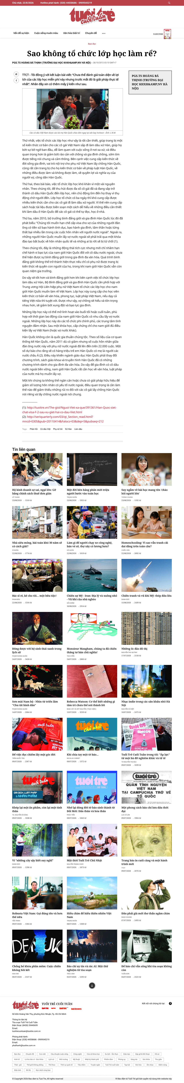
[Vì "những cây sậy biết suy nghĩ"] (37, 840)
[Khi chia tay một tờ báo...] (92, 734)
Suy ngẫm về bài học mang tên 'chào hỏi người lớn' (144, 491)
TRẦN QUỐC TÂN (18, 758)
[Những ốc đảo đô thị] (146, 628)
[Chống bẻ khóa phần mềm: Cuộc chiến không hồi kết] (37, 946)
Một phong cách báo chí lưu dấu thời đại (144, 809)
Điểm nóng (163, 1065)
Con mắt (42, 1054)
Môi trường (63, 1059)
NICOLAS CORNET (73, 758)
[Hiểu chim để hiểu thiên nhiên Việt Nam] (92, 893)
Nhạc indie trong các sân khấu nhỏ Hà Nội (145, 703)
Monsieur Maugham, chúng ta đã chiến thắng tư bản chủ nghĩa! (92, 650)
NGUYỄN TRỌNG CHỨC (75, 864)
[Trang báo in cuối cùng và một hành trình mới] (146, 840)
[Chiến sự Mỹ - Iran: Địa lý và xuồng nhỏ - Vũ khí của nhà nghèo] (92, 575)
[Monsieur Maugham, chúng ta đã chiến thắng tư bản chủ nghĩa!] (92, 628)
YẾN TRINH (16, 921)
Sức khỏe (146, 1059)
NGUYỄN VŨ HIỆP (127, 709)
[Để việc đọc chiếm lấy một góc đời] (37, 734)
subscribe (158, 34)
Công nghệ (77, 1054)
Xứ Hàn (68, 429)
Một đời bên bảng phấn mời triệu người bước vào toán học (88, 491)
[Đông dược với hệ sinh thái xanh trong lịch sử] (37, 628)
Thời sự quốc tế (67, 1065)
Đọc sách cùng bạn (43, 1070)
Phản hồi (34, 429)
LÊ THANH (16, 497)
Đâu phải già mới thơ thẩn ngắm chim (145, 913)
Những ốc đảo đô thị (134, 649)
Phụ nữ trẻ (57, 429)
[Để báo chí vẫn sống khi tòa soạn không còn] (146, 946)
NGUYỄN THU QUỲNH (129, 652)
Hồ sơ (157, 1054)
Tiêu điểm (81, 1065)
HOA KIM (15, 974)
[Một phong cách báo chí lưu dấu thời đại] (146, 787)
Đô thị (28, 1070)
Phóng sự (121, 1059)
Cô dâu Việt (45, 429)
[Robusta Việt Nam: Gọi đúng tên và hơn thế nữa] (37, 893)
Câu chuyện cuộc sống (59, 1054)
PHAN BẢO (16, 599)
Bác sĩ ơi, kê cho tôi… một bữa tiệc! (34, 596)
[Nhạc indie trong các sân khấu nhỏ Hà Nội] (146, 681)
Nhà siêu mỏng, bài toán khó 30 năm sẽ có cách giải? (37, 544)
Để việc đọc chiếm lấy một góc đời (33, 754)
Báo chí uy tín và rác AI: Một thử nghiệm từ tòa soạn (87, 968)
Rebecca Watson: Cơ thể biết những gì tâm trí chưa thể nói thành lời (91, 703)
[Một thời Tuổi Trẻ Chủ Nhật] (92, 840)
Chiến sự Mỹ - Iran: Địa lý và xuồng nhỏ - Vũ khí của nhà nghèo (92, 597)
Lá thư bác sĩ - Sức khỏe (34, 1059)
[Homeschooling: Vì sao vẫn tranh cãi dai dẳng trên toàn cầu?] (146, 522)
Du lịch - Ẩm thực (111, 1054)
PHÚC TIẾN (71, 815)
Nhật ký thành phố (92, 1059)
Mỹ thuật (76, 1059)
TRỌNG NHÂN (72, 497)
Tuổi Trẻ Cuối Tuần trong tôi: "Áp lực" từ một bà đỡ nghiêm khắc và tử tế (145, 756)
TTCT (123, 868)
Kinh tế (17, 1059)
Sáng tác (134, 1059)
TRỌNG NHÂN (72, 921)
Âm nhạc (150, 1065)
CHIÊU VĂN (125, 550)
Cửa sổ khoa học (93, 1054)
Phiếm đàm (108, 1059)
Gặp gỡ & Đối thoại (142, 1054)
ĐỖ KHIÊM (70, 603)
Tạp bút (127, 1065)
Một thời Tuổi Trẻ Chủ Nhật (84, 860)
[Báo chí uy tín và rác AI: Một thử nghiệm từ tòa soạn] (92, 946)
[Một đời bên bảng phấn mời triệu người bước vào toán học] (92, 469)
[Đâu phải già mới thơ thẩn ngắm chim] (146, 893)
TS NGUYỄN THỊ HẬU (128, 762)
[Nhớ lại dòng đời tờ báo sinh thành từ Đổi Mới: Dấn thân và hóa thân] (92, 787)
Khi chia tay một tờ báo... (83, 754)
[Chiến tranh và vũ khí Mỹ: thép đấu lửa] (146, 575)
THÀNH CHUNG (127, 497)
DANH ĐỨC (125, 599)
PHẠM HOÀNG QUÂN (19, 656)
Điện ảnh (17, 1070)
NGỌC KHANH (126, 917)
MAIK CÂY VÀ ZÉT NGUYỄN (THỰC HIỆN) (81, 709)
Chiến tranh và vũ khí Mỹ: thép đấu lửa (146, 596)
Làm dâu (78, 429)
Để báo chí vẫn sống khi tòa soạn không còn (146, 968)
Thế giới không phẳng (35, 1065)
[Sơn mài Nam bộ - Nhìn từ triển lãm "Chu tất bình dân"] (37, 681)
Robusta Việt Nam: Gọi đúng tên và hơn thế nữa (37, 915)
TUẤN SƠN (125, 974)
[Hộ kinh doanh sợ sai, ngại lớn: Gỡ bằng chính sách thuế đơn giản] (37, 469)
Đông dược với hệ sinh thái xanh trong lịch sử (37, 650)
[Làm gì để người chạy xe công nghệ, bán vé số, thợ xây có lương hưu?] (92, 522)
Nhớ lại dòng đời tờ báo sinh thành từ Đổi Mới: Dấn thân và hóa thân (91, 809)
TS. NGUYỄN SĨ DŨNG (20, 815)
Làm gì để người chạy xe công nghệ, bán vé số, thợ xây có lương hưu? (89, 544)
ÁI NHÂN (15, 550)
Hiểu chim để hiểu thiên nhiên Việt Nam (89, 915)
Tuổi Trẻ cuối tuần (112, 1065)
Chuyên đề (30, 1054)
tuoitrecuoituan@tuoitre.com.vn (26, 1031)
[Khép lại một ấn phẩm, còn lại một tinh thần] (37, 787)
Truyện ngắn (95, 1065)
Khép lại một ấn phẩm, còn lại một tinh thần (37, 809)
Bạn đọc (92, 43)
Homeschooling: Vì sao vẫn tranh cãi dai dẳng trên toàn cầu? (144, 544)
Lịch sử (51, 1059)
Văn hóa (138, 1065)
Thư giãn (158, 1059)
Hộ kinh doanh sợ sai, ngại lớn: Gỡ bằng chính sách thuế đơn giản (34, 491)
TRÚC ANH (71, 974)
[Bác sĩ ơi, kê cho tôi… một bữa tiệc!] (37, 575)
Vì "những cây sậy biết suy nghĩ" (32, 860)
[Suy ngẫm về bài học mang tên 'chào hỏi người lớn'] (146, 469)
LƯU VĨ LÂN (125, 815)
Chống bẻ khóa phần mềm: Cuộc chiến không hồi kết (36, 968)
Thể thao (52, 1065)
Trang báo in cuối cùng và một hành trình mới (144, 862)
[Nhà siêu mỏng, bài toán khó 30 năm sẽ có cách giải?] (37, 522)
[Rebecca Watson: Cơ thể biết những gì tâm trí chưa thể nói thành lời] (92, 681)
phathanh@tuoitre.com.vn (23, 1045)
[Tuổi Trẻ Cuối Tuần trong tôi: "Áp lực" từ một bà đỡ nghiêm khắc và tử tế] (146, 734)
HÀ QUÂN (70, 550)
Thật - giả (18, 1065)
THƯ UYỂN (70, 656)
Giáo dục (126, 1054)
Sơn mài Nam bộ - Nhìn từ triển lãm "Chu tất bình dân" (35, 703)
